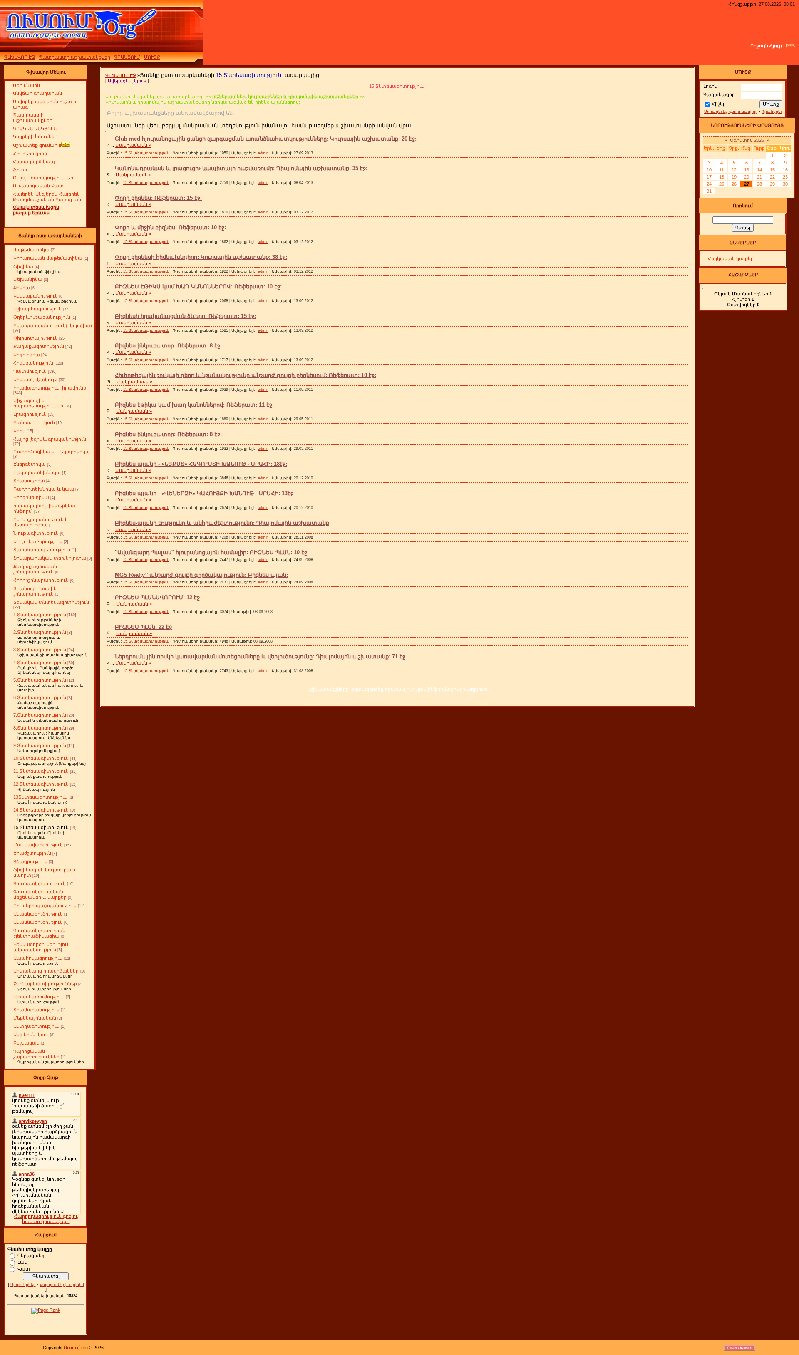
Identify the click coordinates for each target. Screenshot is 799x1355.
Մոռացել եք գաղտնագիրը (731, 111)
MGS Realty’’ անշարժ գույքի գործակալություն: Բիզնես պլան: (201, 575)
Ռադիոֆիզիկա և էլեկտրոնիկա (51, 451)
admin (263, 153)
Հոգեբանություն (33, 362)
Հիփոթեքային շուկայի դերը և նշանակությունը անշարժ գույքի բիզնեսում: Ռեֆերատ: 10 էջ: (245, 375)
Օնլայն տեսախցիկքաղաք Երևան (36, 210)
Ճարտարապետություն (41, 549)
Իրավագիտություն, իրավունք (49, 387)
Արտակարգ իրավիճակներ (46, 970)
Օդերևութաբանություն (41, 317)
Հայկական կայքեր (731, 258)
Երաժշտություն (32, 853)
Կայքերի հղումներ (35, 136)
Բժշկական (26, 1042)
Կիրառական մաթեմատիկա (47, 258)
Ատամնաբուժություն (39, 996)
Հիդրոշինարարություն (41, 580)
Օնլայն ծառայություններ (43, 177)
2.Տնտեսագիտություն (39, 632)
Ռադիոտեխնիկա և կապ (43, 488)
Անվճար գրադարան (37, 93)
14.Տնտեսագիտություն (41, 809)
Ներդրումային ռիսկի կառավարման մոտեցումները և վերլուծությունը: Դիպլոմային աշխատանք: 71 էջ (260, 656)
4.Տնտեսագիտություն (39, 662)
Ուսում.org (76, 1347)
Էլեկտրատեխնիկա (37, 472)
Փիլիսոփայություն (35, 337)
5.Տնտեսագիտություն (39, 680)
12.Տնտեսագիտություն (41, 784)
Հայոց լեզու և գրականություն (49, 439)
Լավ (22, 1261)
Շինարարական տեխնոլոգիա (49, 558)
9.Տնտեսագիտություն (39, 745)
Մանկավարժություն (38, 844)
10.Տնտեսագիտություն (41, 758)
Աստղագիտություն (36, 1026)
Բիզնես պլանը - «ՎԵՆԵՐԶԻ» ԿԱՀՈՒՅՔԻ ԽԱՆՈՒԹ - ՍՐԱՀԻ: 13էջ (204, 493)
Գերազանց (31, 1255)
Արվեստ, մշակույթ (35, 379)
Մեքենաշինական (34, 1017)
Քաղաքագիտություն (38, 346)
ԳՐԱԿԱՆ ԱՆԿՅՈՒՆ (35, 128)
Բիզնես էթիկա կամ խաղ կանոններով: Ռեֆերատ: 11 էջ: (194, 405)
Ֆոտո (20, 169)
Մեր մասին (26, 85)
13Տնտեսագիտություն (40, 796)
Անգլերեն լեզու (31, 1034)
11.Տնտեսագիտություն (41, 771)
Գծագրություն (30, 861)
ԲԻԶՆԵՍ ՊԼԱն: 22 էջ (143, 627)
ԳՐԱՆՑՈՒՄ (127, 57)
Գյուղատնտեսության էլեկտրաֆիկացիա (39, 933)
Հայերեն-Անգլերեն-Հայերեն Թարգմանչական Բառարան (47, 196)
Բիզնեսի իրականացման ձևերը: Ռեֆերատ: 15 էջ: (185, 316)
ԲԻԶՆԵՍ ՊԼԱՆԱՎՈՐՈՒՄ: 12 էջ (157, 597)
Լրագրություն (30, 414)
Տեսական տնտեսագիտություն (51, 602)
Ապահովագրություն (37, 957)
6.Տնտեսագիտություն (39, 697)
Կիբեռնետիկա (31, 497)
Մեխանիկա (27, 279)
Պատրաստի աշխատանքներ (74, 57)
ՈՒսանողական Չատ (38, 185)
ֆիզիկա (23, 266)
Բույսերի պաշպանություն (45, 905)
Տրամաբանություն (36, 1009)
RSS (790, 45)
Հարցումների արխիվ (62, 1285)
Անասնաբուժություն (38, 922)
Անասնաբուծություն (38, 913)
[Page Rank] (45, 1310)
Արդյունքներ (23, 1285)
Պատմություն (30, 371)
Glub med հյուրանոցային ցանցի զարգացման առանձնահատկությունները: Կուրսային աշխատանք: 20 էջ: (266, 139)
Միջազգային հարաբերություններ (38, 403)
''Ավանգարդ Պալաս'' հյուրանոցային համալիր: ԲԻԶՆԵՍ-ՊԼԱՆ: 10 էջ (211, 552)
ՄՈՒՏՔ (152, 57)
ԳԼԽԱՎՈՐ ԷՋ (19, 57)
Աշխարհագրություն (37, 308)
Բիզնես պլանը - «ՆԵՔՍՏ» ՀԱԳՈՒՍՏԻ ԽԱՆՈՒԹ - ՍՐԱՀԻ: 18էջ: (201, 464)
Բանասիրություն (34, 422)
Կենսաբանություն (35, 295)
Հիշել (718, 103)
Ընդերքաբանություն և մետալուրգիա (41, 522)
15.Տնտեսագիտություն (41, 827)
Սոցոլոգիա (26, 354)
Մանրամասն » (133, 145)
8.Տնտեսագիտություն (39, 727)
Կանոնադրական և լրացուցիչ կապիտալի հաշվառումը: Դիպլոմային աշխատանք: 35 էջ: (241, 168)
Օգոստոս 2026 (747, 140)
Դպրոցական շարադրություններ (36, 1054)
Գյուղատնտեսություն (39, 883)
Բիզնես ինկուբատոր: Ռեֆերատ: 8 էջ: (168, 345)
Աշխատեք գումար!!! (37, 145)
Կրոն (19, 430)
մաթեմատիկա (31, 249)
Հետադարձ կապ (34, 161)
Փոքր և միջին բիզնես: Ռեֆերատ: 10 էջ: (170, 227)
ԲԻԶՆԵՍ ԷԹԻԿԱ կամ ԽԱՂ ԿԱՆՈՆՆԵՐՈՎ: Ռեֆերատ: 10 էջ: (198, 286)
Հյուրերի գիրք (30, 153)
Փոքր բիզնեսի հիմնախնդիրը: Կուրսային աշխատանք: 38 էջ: (201, 257)
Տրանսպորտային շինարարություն (35, 591)
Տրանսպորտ (29, 480)
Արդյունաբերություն (37, 541)
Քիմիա (21, 287)
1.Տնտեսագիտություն (39, 614)
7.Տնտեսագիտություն (39, 714)
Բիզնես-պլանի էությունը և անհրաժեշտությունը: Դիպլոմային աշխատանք (222, 523)
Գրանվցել (772, 111)
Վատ (23, 1268)
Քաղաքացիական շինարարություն (35, 569)
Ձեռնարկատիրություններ (45, 983)
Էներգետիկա (29, 464)
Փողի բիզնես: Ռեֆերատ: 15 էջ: (158, 198)
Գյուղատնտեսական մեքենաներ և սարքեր (40, 894)
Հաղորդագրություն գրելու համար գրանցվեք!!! (46, 1219)
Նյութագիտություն (36, 533)
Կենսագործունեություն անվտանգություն (41, 947)
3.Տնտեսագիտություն (39, 649)
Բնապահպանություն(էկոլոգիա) (52, 325)
